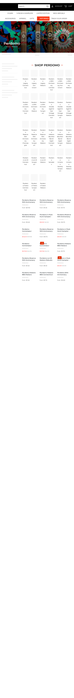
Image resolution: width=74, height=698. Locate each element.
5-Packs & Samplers (25, 13)
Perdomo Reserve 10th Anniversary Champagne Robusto (46, 201)
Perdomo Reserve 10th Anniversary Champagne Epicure (64, 201)
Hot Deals (44, 18)
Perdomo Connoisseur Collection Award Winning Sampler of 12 (29, 230)
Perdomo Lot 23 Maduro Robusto (46, 259)
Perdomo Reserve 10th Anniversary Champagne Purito (29, 201)
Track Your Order (59, 18)
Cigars (10, 13)
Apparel (22, 18)
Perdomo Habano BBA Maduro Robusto (29, 274)
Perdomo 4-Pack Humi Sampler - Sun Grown (63, 259)
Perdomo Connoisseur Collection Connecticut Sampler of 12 (45, 245)
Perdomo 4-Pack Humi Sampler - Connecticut (46, 216)
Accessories (10, 18)
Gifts (32, 18)
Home (8, 46)
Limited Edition (43, 13)
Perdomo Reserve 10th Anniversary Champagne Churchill (29, 216)
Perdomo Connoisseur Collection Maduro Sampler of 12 (29, 245)
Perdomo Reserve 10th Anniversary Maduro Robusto (29, 259)
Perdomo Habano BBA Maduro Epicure (64, 245)
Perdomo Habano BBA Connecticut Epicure (46, 274)
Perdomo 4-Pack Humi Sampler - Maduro (63, 230)
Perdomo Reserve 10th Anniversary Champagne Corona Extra (46, 230)
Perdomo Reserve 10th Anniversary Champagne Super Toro (64, 216)
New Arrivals (59, 13)
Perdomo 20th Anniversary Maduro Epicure (63, 274)
